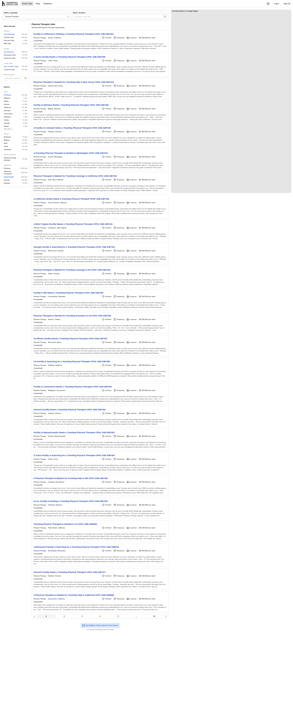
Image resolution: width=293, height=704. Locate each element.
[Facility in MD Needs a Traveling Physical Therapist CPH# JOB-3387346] (100, 299)
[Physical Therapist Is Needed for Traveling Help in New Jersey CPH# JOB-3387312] (100, 89)
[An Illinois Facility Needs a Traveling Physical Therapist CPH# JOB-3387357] (100, 345)
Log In (276, 4)
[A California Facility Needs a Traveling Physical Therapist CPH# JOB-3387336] (100, 207)
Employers (47, 4)
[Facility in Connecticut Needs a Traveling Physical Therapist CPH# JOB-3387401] (100, 393)
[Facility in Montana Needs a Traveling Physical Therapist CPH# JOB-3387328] (100, 112)
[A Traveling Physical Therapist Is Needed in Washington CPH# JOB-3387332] (100, 160)
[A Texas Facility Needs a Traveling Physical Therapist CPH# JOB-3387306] (100, 65)
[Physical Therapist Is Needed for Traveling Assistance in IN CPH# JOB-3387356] (100, 322)
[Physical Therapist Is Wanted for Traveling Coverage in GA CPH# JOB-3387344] (100, 276)
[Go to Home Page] (10, 3)
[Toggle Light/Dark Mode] (268, 3)
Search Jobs (27, 4)
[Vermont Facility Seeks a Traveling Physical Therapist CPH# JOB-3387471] (100, 579)
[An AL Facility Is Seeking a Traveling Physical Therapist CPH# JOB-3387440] (100, 508)
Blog (38, 4)
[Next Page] (166, 616)
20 (154, 616)
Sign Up (287, 4)
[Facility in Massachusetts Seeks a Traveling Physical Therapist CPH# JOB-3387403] (100, 439)
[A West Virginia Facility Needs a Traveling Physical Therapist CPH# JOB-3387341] (100, 231)
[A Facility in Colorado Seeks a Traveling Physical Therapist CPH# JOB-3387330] (100, 136)
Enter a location (79, 13)
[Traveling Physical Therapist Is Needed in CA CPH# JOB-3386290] (100, 531)
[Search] (165, 16)
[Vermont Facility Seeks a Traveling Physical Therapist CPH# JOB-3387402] (100, 416)
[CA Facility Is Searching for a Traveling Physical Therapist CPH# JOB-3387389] (100, 369)
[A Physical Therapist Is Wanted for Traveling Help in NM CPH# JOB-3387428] (100, 485)
